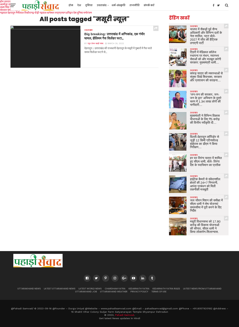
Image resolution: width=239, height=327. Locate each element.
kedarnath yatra (139, 288)
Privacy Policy (139, 291)
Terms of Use (158, 291)
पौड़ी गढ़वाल (40, 12)
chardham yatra (115, 288)
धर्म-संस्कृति (118, 5)
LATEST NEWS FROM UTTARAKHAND (202, 288)
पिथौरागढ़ (29, 12)
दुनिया (89, 5)
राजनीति (134, 5)
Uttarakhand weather (113, 291)
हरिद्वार (69, 12)
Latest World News (90, 288)
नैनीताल (20, 12)
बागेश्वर (50, 12)
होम (71, 5)
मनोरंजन (87, 12)
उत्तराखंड (102, 5)
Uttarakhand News (29, 288)
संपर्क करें (149, 5)
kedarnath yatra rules (166, 288)
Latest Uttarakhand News (59, 288)
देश (79, 5)
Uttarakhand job (86, 291)
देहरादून (11, 12)
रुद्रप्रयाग (60, 12)
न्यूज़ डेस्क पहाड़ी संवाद (95, 43)
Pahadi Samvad (124, 315)
